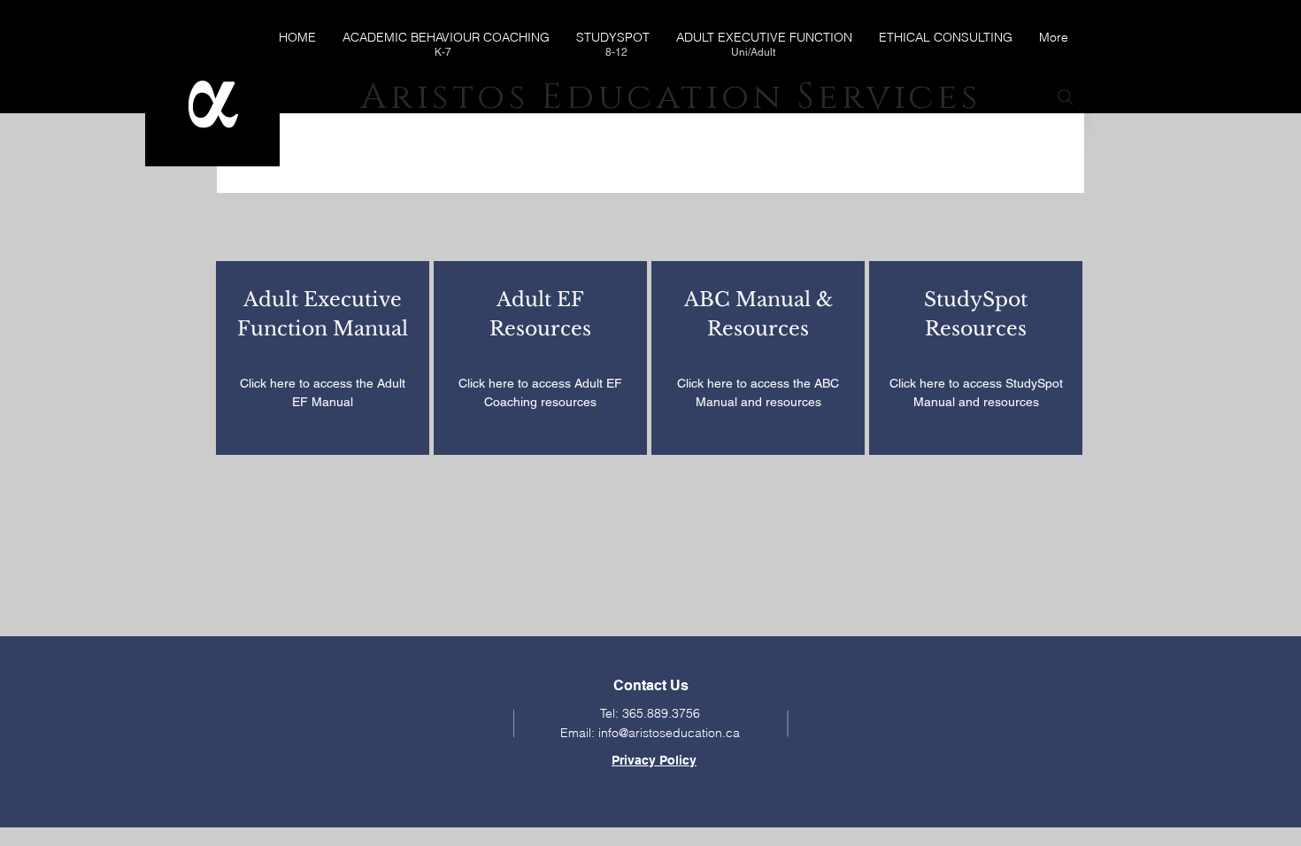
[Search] (1065, 97)
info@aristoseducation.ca (669, 733)
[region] (322, 358)
